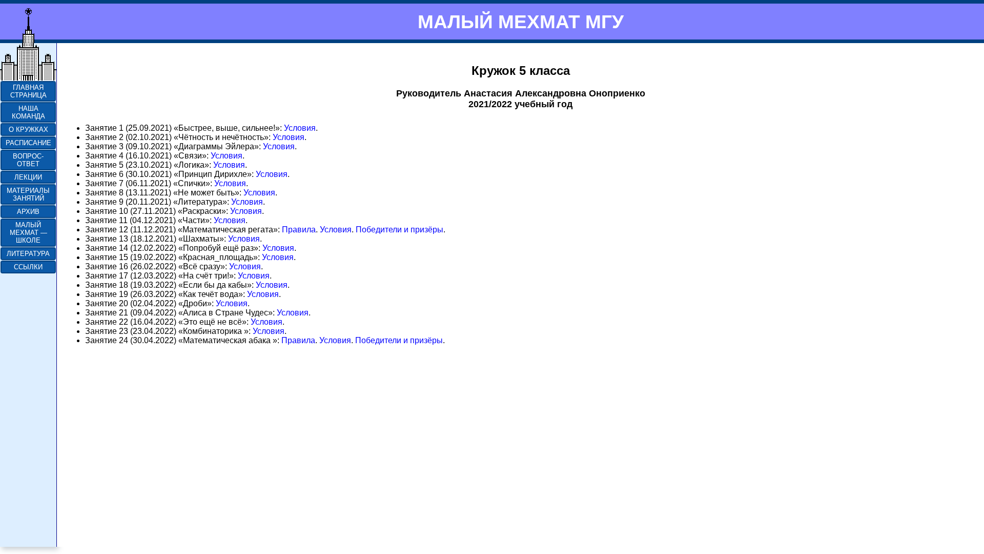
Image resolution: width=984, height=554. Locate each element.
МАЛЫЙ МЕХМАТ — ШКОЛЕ (28, 232)
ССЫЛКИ (28, 267)
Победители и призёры (399, 229)
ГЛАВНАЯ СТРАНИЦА (28, 91)
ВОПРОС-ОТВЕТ (28, 160)
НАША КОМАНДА (28, 112)
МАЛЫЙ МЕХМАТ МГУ (521, 21)
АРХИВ (28, 211)
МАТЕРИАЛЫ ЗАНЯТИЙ (28, 194)
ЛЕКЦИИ (28, 177)
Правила (299, 229)
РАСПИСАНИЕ (28, 143)
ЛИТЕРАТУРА (28, 254)
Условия (300, 128)
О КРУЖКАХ (28, 129)
